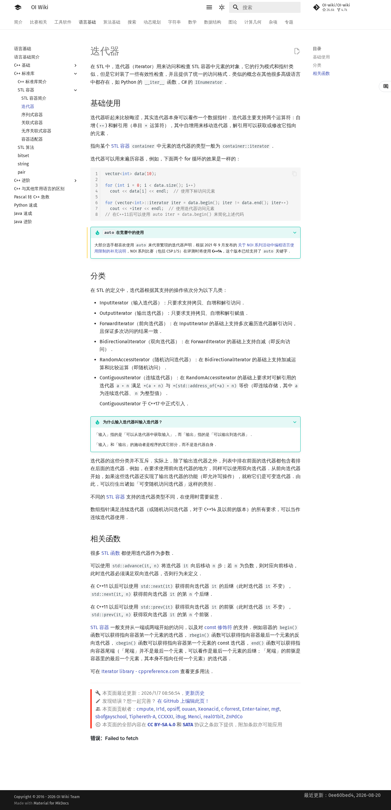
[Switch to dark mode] (222, 7)
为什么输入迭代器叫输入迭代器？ (133, 422)
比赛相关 (38, 22)
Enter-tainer (255, 709)
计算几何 (252, 22)
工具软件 (62, 22)
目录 (317, 48)
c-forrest (230, 709)
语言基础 (87, 22)
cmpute (145, 709)
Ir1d (160, 709)
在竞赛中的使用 (124, 232)
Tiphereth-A (142, 717)
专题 (289, 22)
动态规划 (152, 22)
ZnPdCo (234, 717)
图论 (232, 22)
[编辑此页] (297, 51)
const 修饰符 (218, 627)
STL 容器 (120, 146)
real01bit (213, 717)
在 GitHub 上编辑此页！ (183, 701)
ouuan (189, 709)
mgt (275, 709)
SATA (188, 724)
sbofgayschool (111, 717)
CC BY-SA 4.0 (161, 724)
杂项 (273, 22)
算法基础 (111, 22)
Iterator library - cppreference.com (140, 671)
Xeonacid (208, 709)
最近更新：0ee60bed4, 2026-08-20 (342, 795)
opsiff (173, 709)
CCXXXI (165, 717)
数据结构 (212, 22)
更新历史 (195, 693)
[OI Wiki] (18, 7)
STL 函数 (110, 553)
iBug (180, 717)
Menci (194, 717)
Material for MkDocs (51, 803)
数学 (192, 22)
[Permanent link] (126, 103)
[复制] (294, 173)
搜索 (132, 22)
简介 (18, 22)
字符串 (174, 22)
